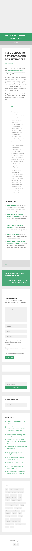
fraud (19, 497)
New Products (16, 511)
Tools (7, 526)
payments (8, 513)
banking (16, 489)
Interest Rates (9, 502)
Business (8, 492)
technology (18, 524)
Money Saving (18, 508)
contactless (20, 492)
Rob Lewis (21, 61)
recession (14, 516)
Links (7, 505)
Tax (13, 524)
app (6, 489)
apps (11, 489)
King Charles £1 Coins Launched (15, 462)
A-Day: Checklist (11, 205)
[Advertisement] (16, 16)
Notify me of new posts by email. (15, 353)
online (22, 511)
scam (7, 518)
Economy (8, 497)
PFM (20, 513)
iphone (23, 502)
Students (23, 263)
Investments (17, 502)
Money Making (9, 508)
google (13, 500)
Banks (21, 489)
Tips (6, 264)
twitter (11, 526)
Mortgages (8, 511)
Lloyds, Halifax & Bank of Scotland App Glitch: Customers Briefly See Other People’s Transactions (16, 428)
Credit (7, 495)
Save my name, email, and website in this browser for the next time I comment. (16, 342)
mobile (16, 505)
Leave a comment (9, 63)
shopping (18, 518)
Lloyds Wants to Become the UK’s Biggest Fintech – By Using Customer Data (17, 441)
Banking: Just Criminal (13, 234)
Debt (20, 495)
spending (8, 521)
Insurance (19, 500)
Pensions (14, 513)
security (12, 518)
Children (11, 263)
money (22, 505)
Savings (20, 516)
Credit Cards (17, 263)
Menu (16, 43)
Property (8, 516)
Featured (14, 497)
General (7, 500)
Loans (11, 505)
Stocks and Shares (16, 521)
